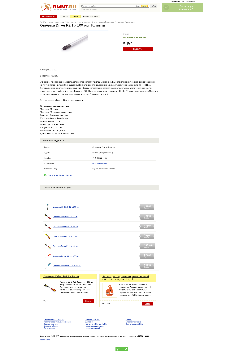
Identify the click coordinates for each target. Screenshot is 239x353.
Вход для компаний (188, 1)
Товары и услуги (51, 324)
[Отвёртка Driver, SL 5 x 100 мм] (48, 259)
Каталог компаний (90, 16)
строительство (57, 9)
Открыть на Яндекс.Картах (60, 175)
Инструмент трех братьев (134, 37)
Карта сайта (45, 340)
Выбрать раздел (48, 16)
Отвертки (127, 34)
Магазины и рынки (92, 320)
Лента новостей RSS (134, 324)
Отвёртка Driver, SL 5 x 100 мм (66, 256)
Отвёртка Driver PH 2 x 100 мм (65, 246)
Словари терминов (133, 322)
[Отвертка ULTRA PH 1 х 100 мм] (48, 210)
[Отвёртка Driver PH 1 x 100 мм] (48, 230)
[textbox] (115, 6)
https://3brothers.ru (99, 163)
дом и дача (72, 9)
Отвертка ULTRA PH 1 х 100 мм (66, 207)
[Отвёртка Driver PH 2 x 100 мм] (48, 250)
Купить (137, 49)
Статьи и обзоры (51, 326)
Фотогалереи (49, 328)
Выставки (89, 322)
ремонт (65, 9)
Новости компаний (92, 328)
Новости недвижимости (94, 326)
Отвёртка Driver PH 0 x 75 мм (65, 236)
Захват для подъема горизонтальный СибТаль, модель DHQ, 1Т (125, 277)
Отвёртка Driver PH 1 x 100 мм (65, 227)
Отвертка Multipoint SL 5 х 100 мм (67, 266)
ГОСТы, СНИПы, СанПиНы (96, 324)
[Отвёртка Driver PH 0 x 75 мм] (48, 240)
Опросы (129, 320)
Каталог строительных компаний (57, 322)
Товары (75, 16)
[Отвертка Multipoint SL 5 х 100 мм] (48, 269)
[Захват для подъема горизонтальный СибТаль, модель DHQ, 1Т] (109, 297)
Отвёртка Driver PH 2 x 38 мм (65, 217)
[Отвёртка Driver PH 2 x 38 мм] (48, 220)
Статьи (64, 16)
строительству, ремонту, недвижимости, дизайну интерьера (110, 336)
